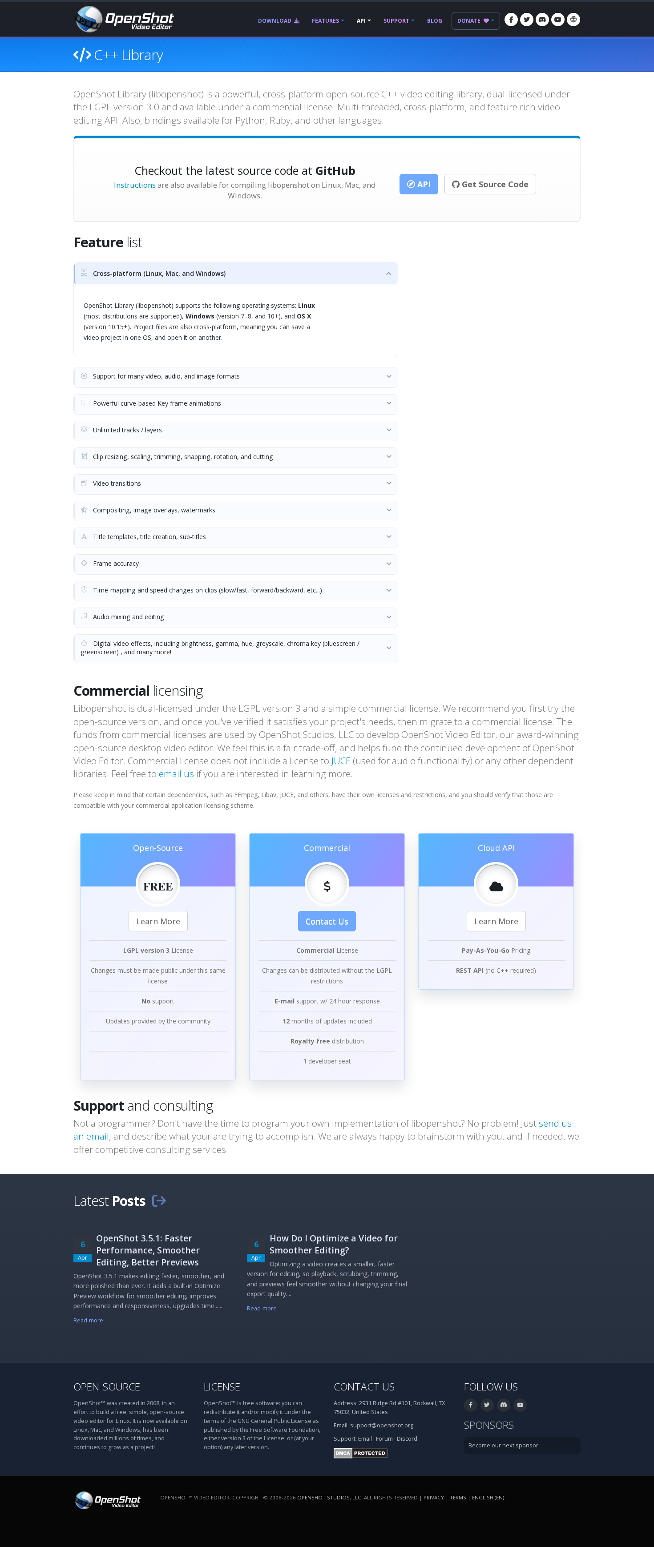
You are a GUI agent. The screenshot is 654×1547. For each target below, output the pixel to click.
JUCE (341, 760)
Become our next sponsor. (504, 1445)
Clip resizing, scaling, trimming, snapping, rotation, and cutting (182, 456)
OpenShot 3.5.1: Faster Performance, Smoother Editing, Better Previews (148, 1250)
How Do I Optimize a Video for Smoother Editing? (334, 1244)
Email (365, 1438)
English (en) (488, 1497)
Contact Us (327, 921)
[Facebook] (511, 19)
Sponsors (489, 1425)
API (361, 20)
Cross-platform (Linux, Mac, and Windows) (158, 273)
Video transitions (116, 483)
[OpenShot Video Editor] (123, 18)
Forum (384, 1438)
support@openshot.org (381, 1425)
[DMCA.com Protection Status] (361, 1452)
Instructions (135, 185)
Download (275, 20)
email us (176, 773)
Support (396, 20)
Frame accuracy (115, 563)
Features (325, 20)
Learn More (158, 921)
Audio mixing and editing (127, 616)
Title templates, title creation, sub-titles (148, 536)
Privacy (434, 1497)
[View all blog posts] (159, 1200)
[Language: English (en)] (573, 19)
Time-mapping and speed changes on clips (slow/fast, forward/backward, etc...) (206, 590)
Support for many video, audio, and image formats (165, 376)
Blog (434, 20)
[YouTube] (558, 19)
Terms (458, 1497)
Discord (407, 1438)
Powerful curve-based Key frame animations (156, 403)
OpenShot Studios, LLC (329, 1497)
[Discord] (542, 19)
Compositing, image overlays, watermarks (153, 510)
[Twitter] (526, 19)
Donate (469, 20)
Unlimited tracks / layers (126, 430)
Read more (88, 1320)
